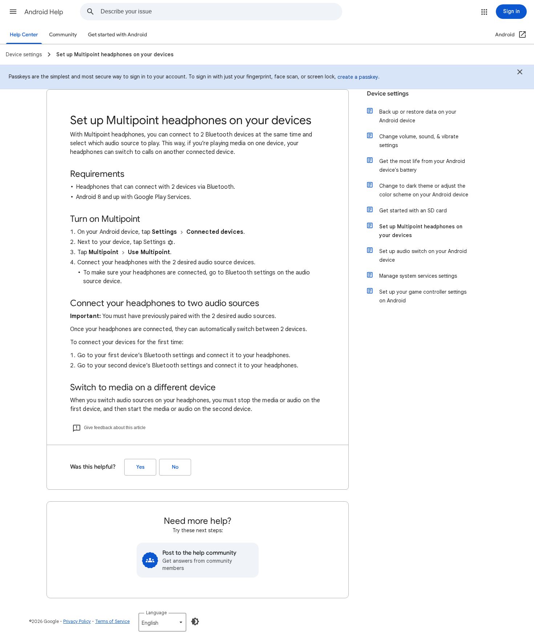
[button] (13, 11)
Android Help (43, 12)
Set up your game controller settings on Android (422, 296)
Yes (140, 467)
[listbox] (162, 622)
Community (63, 35)
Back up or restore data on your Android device (417, 116)
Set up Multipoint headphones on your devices (420, 230)
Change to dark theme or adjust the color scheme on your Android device (423, 190)
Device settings (388, 93)
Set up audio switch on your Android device (423, 255)
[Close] (519, 73)
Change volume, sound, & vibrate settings (418, 140)
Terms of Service (112, 621)
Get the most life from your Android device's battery (422, 165)
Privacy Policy (77, 621)
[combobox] (221, 11)
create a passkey (357, 77)
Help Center (24, 35)
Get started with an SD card (413, 210)
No (175, 467)
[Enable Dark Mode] (195, 621)
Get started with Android (117, 35)
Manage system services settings (418, 276)
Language (156, 612)
